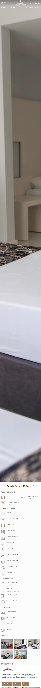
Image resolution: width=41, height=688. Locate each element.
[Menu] (5, 2)
